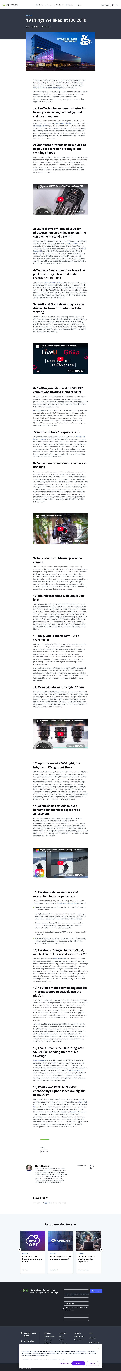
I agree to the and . (76, 1309)
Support (79, 5)
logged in (46, 1203)
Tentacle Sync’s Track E (54, 283)
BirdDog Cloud (38, 410)
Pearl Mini (83, 1102)
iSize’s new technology (63, 123)
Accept (78, 1363)
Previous (19, 1250)
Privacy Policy (69, 1310)
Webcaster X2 (75, 1112)
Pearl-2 (36, 1107)
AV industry (44, 1151)
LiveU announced (39, 1060)
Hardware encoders (49, 1336)
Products (39, 5)
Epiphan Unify (48, 1343)
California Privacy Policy (25, 1368)
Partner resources (79, 1340)
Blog (90, 1333)
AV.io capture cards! (69, 244)
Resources (69, 5)
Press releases (63, 1343)
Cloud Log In (105, 5)
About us (61, 1336)
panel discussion (59, 959)
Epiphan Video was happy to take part (48, 88)
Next (101, 1250)
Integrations (50, 5)
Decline (92, 1363)
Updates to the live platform (69, 903)
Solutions (59, 5)
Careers (61, 1340)
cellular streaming (75, 1070)
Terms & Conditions (79, 1307)
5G (53, 1063)
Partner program (79, 1336)
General (29, 15)
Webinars (92, 1338)
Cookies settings (64, 1363)
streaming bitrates (40, 126)
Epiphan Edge (48, 1340)
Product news (94, 1342)
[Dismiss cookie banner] (98, 1348)
